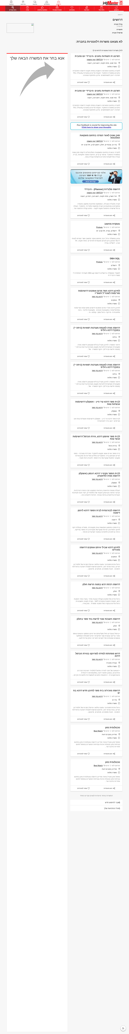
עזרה (27, 10)
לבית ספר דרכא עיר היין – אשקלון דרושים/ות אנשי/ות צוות (97, 402)
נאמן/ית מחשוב (112, 224)
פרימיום (23, 4)
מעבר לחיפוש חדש (112, 802)
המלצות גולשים (42, 10)
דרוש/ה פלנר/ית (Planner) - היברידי (102, 189)
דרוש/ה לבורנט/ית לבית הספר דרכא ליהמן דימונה (99, 511)
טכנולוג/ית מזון (112, 727)
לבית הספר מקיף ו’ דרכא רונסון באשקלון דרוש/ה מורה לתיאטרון (99, 474)
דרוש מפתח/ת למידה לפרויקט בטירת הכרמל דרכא (97, 654)
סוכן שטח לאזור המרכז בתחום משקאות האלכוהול (100, 136)
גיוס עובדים (12, 10)
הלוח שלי (101, 10)
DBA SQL (115, 258)
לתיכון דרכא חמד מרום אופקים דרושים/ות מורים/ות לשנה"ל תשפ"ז (99, 292)
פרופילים (47, 4)
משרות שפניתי (57, 10)
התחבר (11, 4)
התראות (86, 10)
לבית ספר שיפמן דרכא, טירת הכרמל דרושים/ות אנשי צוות (96, 437)
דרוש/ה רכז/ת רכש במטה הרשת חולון (101, 584)
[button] (123, 1028)
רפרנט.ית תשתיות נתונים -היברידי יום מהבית (97, 56)
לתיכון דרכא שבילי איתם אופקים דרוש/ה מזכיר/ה (100, 548)
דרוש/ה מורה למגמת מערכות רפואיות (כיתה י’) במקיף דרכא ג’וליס (97, 329)
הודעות (35, 4)
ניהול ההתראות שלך (112, 808)
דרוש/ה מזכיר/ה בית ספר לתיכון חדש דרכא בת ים (96, 691)
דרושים (58, 4)
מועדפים (72, 10)
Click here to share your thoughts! (96, 127)
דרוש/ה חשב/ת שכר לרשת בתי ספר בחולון (98, 619)
